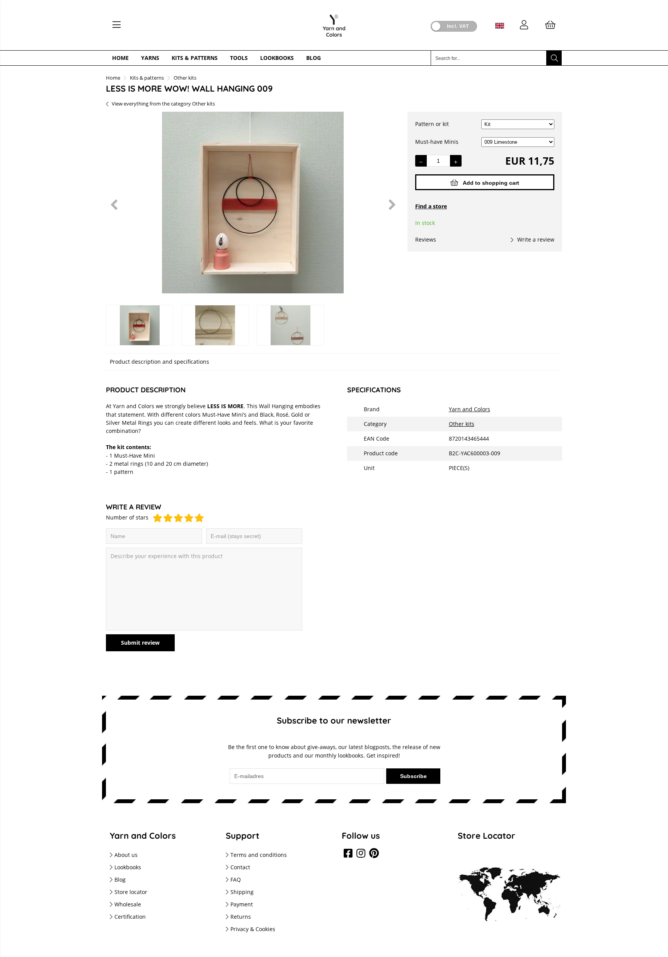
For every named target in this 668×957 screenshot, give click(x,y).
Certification (130, 916)
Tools (239, 57)
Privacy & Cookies (252, 929)
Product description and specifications (159, 361)
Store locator (130, 892)
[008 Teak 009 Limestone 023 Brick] (517, 141)
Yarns (150, 57)
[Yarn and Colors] (334, 39)
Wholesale (127, 904)
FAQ (235, 879)
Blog (313, 57)
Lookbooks (277, 57)
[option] (253, 204)
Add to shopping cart (491, 183)
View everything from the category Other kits (163, 103)
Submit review (140, 642)
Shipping (242, 892)
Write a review (535, 239)
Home (120, 57)
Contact (240, 867)
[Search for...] (554, 58)
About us (126, 854)
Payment (241, 904)
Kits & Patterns (195, 57)
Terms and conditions (258, 854)
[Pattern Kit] (517, 124)
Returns (240, 916)
